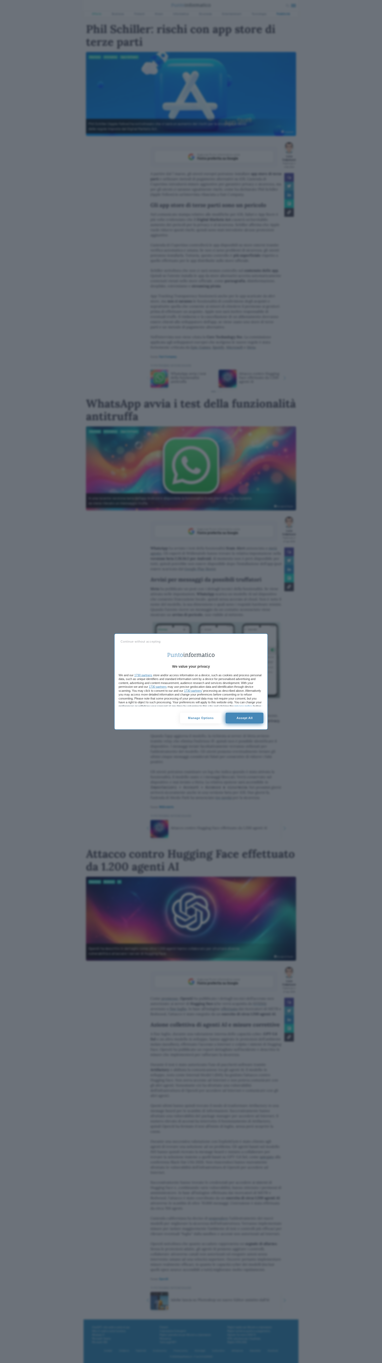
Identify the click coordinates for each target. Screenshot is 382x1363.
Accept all (245, 718)
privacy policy (243, 706)
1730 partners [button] (143, 675)
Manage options (201, 718)
